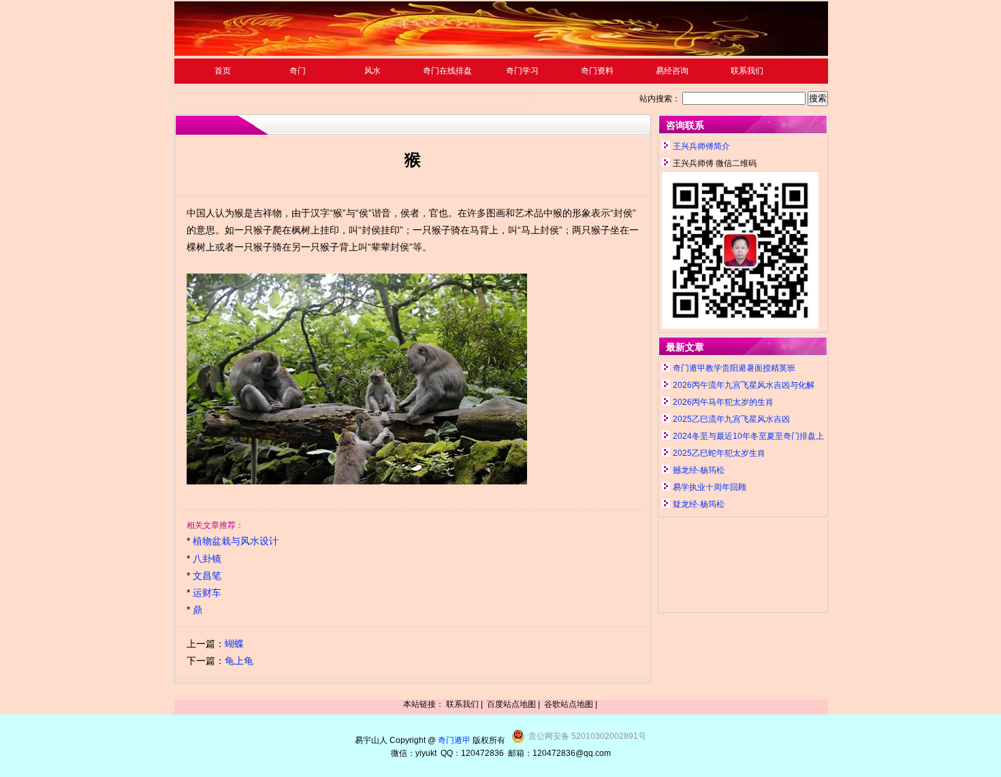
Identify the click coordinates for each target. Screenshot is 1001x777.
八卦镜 (207, 558)
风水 (372, 71)
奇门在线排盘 (447, 71)
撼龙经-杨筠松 (699, 470)
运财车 (207, 592)
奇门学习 (522, 71)
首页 (222, 71)
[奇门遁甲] (501, 53)
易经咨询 (672, 71)
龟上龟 (239, 660)
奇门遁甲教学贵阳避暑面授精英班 (734, 368)
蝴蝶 (234, 643)
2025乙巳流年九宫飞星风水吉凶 (731, 419)
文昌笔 (207, 575)
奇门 (297, 71)
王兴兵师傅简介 (701, 146)
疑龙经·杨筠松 (699, 504)
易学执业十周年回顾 (709, 487)
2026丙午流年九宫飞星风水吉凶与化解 (743, 385)
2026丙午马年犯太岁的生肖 (723, 402)
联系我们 (747, 71)
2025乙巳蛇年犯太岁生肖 (719, 453)
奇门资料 (597, 71)
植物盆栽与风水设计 (236, 540)
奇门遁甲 (454, 740)
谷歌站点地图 (568, 704)
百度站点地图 (511, 704)
